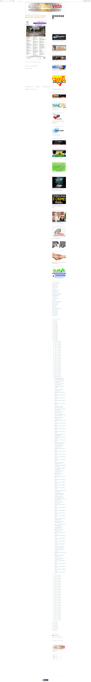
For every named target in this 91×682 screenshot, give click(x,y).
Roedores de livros (55, 311)
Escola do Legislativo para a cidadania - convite (59, 522)
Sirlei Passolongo (55, 312)
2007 (55, 630)
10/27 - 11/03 (57, 355)
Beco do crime (54, 284)
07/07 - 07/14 (57, 578)
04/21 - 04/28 (57, 596)
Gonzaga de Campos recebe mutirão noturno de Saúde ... (59, 494)
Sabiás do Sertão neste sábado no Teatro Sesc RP (59, 409)
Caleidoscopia (54, 291)
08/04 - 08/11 (57, 375)
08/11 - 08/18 (57, 373)
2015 (55, 336)
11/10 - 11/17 (57, 352)
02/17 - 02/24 (57, 610)
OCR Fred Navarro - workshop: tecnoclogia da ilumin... (59, 443)
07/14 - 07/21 (57, 576)
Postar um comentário (28, 68)
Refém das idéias (55, 309)
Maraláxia (54, 300)
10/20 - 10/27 (57, 357)
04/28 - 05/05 (57, 594)
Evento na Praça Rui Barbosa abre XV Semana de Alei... (60, 415)
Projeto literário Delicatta (56, 308)
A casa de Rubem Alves (56, 283)
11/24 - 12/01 (57, 349)
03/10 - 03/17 (57, 605)
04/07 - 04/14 (57, 599)
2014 (55, 338)
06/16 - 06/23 (57, 583)
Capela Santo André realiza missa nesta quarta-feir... (59, 491)
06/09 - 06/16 (57, 584)
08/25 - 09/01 (57, 370)
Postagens (55, 656)
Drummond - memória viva (56, 294)
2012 (55, 622)
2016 (55, 335)
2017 (55, 333)
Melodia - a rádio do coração (57, 301)
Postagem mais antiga (46, 86)
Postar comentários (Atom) (32, 89)
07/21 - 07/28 (57, 575)
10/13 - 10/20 (57, 359)
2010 (55, 625)
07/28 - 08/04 (57, 376)
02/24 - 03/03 (57, 608)
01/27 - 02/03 (57, 615)
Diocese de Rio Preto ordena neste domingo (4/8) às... (60, 519)
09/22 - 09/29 (57, 363)
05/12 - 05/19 (57, 591)
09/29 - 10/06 (57, 362)
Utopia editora (54, 314)
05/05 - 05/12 (57, 592)
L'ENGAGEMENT (55, 295)
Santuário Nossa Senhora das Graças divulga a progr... (59, 547)
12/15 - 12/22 (57, 344)
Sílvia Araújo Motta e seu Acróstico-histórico (58, 527)
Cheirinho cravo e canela (56, 293)
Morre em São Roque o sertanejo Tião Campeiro (59, 468)
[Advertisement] (34, 77)
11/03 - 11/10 (57, 354)
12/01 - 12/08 (57, 347)
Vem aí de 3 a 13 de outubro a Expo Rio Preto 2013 (59, 463)
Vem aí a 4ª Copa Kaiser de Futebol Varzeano (58, 412)
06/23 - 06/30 (57, 581)
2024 (55, 322)
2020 (55, 328)
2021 (55, 327)
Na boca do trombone (55, 302)
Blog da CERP (54, 287)
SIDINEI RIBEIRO (57, 635)
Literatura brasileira (55, 298)
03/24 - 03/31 (57, 602)
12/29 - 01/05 (57, 341)
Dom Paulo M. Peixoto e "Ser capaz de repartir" (59, 471)
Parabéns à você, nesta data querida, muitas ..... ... (58, 390)
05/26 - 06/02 (57, 588)
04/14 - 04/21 (57, 597)
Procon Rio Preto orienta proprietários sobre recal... (59, 496)
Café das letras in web (56, 290)
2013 (55, 340)
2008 (55, 628)
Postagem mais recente (29, 86)
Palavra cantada (55, 304)
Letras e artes (54, 297)
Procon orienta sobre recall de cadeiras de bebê (59, 381)
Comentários (56, 658)
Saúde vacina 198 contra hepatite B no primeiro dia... (59, 525)
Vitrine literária (54, 315)
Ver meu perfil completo (57, 637)
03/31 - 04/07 (57, 600)
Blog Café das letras (55, 286)
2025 (55, 320)
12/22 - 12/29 (57, 343)
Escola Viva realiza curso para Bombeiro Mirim (59, 384)
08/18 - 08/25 (57, 371)
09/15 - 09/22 (57, 365)
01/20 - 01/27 (57, 616)
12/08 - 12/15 (57, 346)
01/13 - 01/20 (57, 618)
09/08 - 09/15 (57, 367)
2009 (55, 626)
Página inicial (38, 86)
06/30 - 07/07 (57, 580)
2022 (55, 325)
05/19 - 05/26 (57, 589)
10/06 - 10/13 (57, 360)
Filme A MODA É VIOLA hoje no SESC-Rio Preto (59, 499)
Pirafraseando (54, 305)
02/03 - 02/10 (57, 613)
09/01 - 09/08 (57, 368)
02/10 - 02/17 (57, 612)
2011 (55, 623)
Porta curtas (54, 307)
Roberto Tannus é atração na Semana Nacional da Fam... (59, 379)
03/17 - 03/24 (57, 604)
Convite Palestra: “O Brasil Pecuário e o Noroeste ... (58, 407)
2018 (55, 332)
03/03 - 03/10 (57, 607)
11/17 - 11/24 (57, 351)
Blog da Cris (54, 288)
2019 (55, 330)
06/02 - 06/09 (57, 586)
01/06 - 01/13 (57, 620)
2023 (55, 323)
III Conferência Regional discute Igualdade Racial (59, 435)
